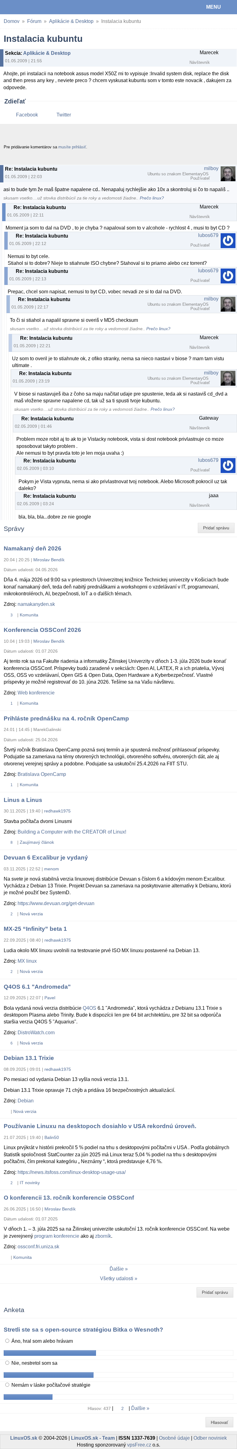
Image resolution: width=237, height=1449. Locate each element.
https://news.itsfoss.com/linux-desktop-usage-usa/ (72, 1172)
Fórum (34, 21)
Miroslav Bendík (48, 559)
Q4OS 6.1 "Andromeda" (37, 986)
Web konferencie (36, 692)
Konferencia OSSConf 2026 (42, 630)
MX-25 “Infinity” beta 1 (35, 929)
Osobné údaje (174, 1438)
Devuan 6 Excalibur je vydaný (46, 857)
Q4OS (89, 1008)
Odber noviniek (210, 1438)
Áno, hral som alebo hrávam (41, 1341)
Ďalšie (117, 1269)
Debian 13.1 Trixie (29, 1058)
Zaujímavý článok (37, 842)
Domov (11, 21)
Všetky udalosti (116, 1278)
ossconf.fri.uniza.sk (38, 1246)
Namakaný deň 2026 (32, 548)
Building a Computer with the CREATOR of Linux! (72, 831)
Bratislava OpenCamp (42, 774)
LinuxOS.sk (25, 7)
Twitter (63, 114)
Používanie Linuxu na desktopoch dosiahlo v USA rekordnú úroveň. (100, 1126)
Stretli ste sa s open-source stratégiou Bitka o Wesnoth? (83, 1329)
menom (51, 868)
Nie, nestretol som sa (33, 1363)
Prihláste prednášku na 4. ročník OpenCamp (66, 718)
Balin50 (51, 1137)
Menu (213, 7)
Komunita (29, 614)
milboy (211, 168)
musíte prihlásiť (72, 147)
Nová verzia (31, 913)
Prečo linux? (152, 198)
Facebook (27, 114)
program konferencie (56, 1236)
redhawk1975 (57, 810)
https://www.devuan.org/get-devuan (56, 903)
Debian (26, 1100)
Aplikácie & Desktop (71, 21)
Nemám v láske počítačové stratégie (50, 1385)
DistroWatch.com (36, 1032)
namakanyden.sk (36, 604)
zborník (103, 1236)
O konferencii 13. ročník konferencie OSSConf (69, 1197)
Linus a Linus (23, 800)
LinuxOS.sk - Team (93, 1438)
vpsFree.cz (139, 1444)
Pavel (49, 997)
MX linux (27, 961)
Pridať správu (216, 527)
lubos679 (208, 235)
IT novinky (30, 1182)
